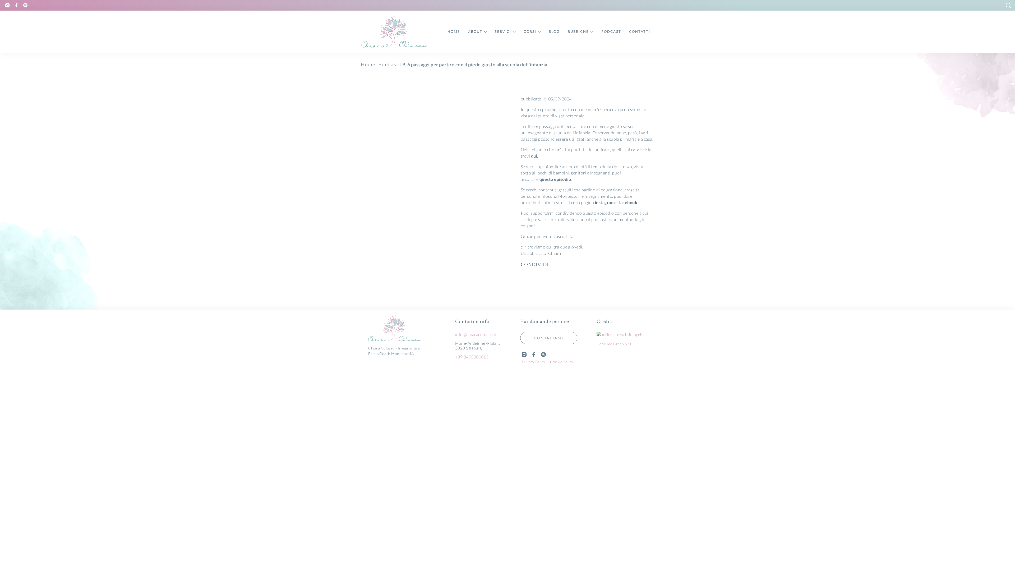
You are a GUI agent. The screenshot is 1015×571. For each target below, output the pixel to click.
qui (534, 155)
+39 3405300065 (472, 356)
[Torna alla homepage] (400, 329)
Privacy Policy (533, 362)
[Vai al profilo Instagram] (7, 5)
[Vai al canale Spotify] (25, 5)
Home (368, 64)
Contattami (549, 338)
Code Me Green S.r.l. (614, 344)
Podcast (389, 64)
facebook (628, 202)
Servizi (503, 31)
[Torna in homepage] (394, 32)
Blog (554, 31)
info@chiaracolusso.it (476, 334)
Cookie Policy (561, 362)
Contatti (639, 31)
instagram (605, 202)
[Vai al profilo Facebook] (16, 5)
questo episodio (554, 179)
